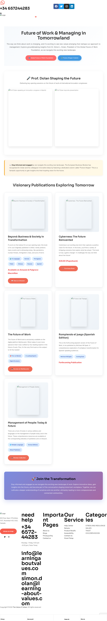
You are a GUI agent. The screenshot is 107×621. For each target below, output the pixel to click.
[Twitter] (61, 6)
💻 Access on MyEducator (20, 369)
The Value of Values (20, 607)
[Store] (82, 617)
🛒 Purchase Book (68, 268)
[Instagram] (66, 6)
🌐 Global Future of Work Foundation (41, 58)
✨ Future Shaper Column (69, 58)
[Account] (28, 617)
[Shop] (2, 617)
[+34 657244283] (2, 2)
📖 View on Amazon (18, 281)
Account (30, 619)
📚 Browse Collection (18, 458)
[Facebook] (56, 6)
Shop (2, 619)
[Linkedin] (71, 6)
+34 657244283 (15, 8)
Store (83, 619)
